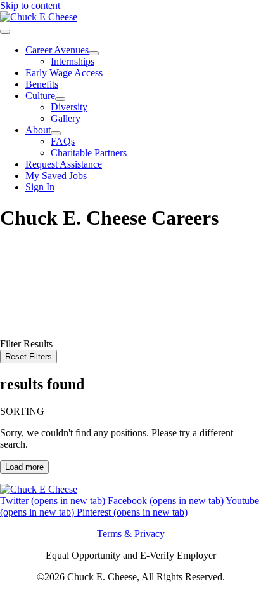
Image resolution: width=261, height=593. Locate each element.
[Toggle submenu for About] (56, 133)
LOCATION (26, 297)
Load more (24, 467)
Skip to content (30, 5)
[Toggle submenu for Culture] (60, 99)
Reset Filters (28, 356)
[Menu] (5, 32)
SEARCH (22, 321)
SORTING (22, 411)
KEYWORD (26, 286)
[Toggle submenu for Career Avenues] (94, 53)
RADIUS (19, 308)
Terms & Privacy (131, 533)
